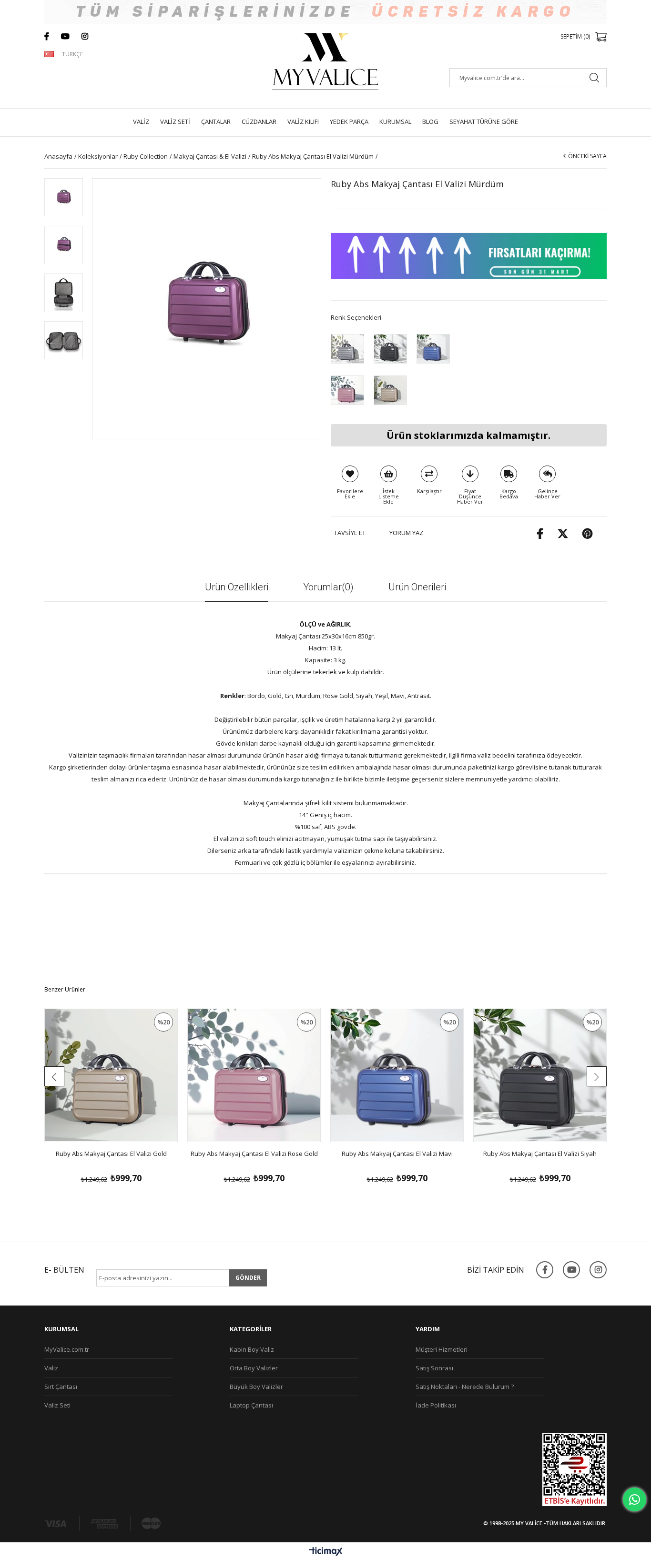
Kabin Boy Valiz (252, 1349)
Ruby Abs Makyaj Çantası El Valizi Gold (111, 1153)
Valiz (141, 121)
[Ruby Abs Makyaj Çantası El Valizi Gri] (347, 348)
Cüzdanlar (259, 121)
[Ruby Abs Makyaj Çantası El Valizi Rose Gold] (347, 390)
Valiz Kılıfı (303, 121)
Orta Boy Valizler (254, 1368)
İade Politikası (436, 1405)
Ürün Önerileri (417, 587)
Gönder (248, 1278)
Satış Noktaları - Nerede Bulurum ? (465, 1386)
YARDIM (428, 1329)
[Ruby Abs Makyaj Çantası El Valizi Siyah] (390, 348)
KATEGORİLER (251, 1329)
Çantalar (216, 121)
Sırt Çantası (60, 1386)
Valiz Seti (175, 121)
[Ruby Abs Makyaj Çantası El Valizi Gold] (390, 390)
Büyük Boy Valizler (256, 1386)
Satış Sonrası (434, 1368)
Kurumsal (395, 121)
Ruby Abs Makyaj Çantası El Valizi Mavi (397, 1153)
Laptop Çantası (251, 1405)
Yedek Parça (349, 121)
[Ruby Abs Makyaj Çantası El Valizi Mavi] (433, 348)
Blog (430, 121)
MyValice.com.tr (66, 1349)
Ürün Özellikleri (236, 587)
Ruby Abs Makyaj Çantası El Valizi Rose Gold (254, 1153)
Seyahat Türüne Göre (483, 121)
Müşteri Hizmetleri (442, 1349)
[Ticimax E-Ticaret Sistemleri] (326, 1552)
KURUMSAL (61, 1329)
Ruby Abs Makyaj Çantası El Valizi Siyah (540, 1153)
